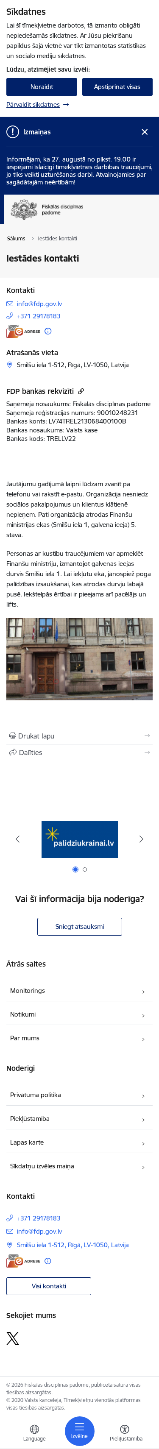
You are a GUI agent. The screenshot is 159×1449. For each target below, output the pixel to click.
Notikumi (23, 1014)
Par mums (24, 1038)
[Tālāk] (141, 839)
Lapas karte (27, 1142)
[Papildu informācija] (48, 331)
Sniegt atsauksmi (80, 926)
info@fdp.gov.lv (39, 304)
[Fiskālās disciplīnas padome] (83, 220)
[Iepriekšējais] (17, 839)
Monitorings (27, 990)
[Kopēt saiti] (80, 391)
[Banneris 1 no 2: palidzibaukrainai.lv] (80, 839)
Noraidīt (42, 87)
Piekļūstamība (30, 1119)
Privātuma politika (35, 1095)
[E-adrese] (23, 331)
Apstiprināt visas (117, 87)
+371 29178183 (39, 316)
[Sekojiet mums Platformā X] (12, 1338)
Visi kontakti (49, 1286)
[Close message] (145, 132)
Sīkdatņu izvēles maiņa (42, 1166)
